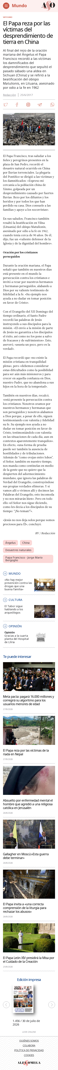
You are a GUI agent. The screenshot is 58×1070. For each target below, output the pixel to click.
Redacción (9, 95)
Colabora (29, 1045)
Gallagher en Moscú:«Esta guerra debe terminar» (26, 856)
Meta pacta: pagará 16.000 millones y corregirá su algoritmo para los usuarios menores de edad (28, 700)
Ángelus (10, 542)
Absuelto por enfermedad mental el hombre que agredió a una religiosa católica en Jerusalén (28, 804)
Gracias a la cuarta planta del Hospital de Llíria (16, 639)
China (26, 542)
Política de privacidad (29, 1050)
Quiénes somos (29, 1040)
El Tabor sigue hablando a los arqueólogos (13, 609)
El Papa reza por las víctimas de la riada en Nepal (26, 752)
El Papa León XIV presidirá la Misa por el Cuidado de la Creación (28, 959)
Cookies (29, 1055)
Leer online (29, 1032)
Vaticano (7, 17)
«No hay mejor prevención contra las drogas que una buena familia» (18, 584)
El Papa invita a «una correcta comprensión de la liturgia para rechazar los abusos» (24, 907)
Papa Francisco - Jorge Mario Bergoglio (24, 559)
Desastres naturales (18, 550)
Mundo (19, 6)
